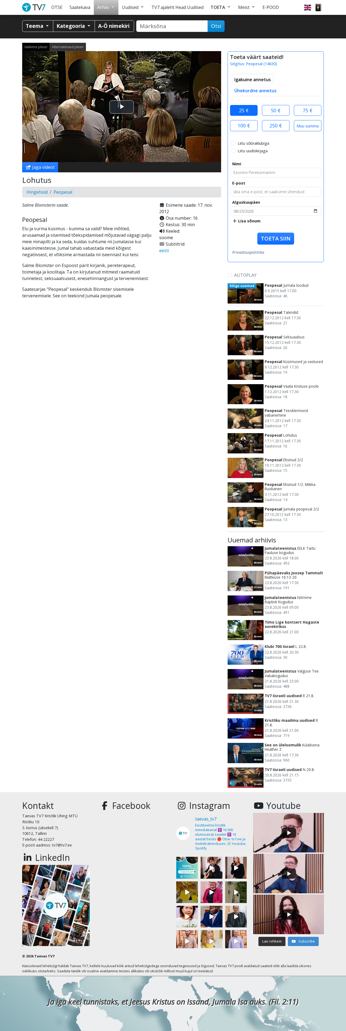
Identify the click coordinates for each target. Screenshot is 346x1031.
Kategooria (71, 25)
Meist (243, 7)
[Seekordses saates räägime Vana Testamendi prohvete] (211, 941)
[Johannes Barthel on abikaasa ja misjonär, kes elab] (236, 916)
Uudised (130, 7)
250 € (276, 125)
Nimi (236, 163)
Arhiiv (103, 7)
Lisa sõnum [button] (249, 220)
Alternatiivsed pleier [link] (68, 46)
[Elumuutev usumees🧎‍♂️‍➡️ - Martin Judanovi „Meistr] (187, 941)
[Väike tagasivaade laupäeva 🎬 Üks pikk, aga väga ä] (236, 892)
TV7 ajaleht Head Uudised (177, 7)
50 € (276, 110)
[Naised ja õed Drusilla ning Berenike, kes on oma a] (187, 916)
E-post (238, 183)
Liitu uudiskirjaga (253, 150)
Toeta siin (276, 238)
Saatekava (79, 7)
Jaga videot (43, 167)
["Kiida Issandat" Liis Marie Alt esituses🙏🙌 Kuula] (236, 867)
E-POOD (270, 7)
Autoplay (245, 275)
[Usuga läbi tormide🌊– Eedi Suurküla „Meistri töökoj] (236, 941)
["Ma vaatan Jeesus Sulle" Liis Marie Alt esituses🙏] (211, 867)
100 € (244, 125)
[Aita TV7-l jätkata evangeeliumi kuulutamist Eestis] (187, 867)
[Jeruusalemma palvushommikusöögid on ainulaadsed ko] (211, 916)
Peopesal (63, 192)
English (307, 7)
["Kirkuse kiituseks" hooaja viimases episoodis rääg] (211, 892)
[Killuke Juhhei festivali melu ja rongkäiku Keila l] (187, 892)
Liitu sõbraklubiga (253, 143)
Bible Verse (318, 7)
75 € (307, 110)
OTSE (56, 7)
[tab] (252, 79)
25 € (244, 110)
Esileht (35, 7)
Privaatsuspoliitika (248, 252)
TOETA (218, 7)
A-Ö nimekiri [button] (113, 25)
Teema (35, 25)
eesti (164, 250)
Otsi (216, 25)
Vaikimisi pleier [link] (36, 46)
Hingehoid (37, 192)
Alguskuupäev (246, 202)
